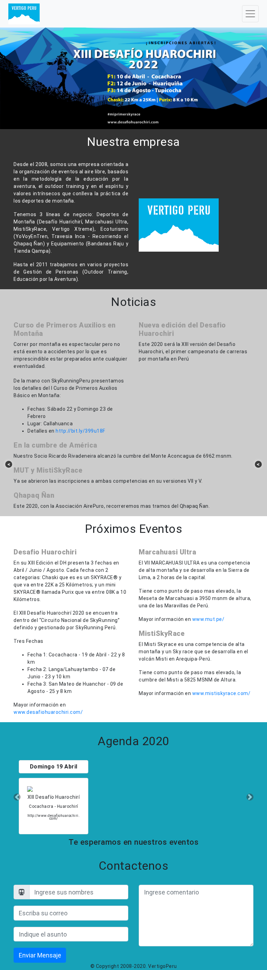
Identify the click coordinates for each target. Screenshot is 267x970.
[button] (17, 797)
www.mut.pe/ (208, 619)
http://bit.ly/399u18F (80, 431)
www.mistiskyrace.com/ (221, 693)
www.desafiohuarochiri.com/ (48, 712)
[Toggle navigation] (250, 13)
